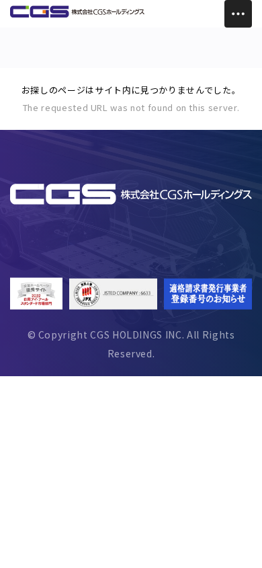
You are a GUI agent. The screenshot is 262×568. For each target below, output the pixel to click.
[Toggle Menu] (238, 14)
